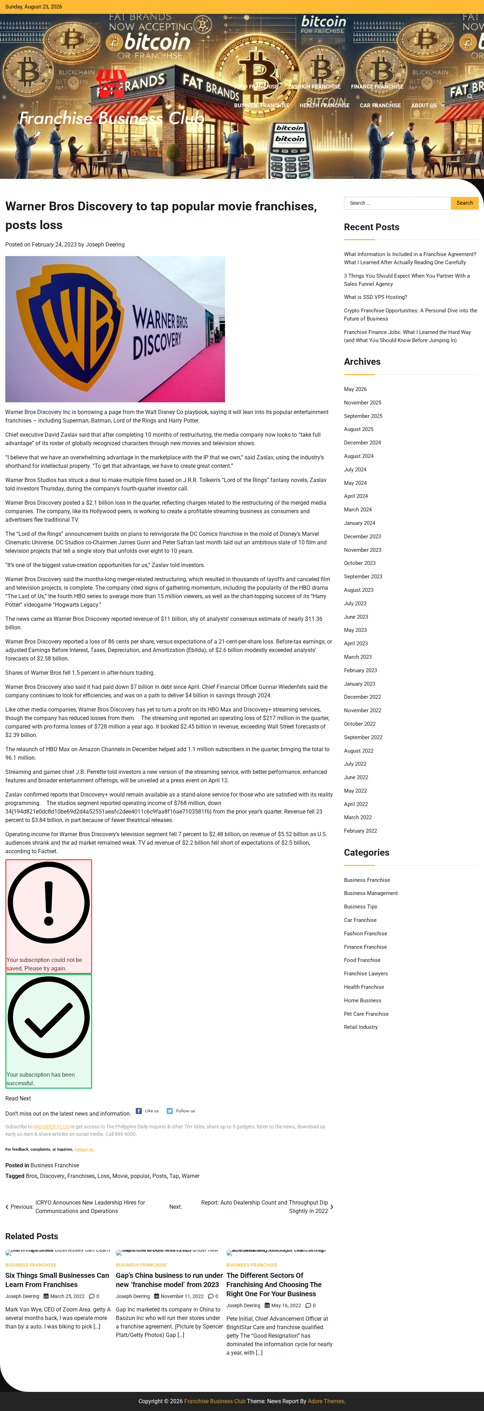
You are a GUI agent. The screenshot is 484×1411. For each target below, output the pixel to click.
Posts (159, 1176)
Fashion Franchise (314, 87)
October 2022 (360, 724)
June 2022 (356, 777)
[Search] (470, 96)
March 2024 (358, 509)
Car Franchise (380, 105)
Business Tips (360, 906)
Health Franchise (324, 105)
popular (140, 1176)
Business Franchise (261, 105)
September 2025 (363, 416)
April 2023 (356, 643)
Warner (190, 1176)
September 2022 (363, 737)
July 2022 (355, 764)
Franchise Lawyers (366, 973)
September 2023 (363, 576)
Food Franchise (256, 87)
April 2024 (356, 496)
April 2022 (356, 804)
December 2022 (362, 697)
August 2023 (358, 590)
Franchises (81, 1176)
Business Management (371, 893)
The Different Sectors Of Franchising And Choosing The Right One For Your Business (274, 1284)
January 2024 (359, 523)
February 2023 (360, 670)
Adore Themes (326, 1401)
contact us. (84, 1149)
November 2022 (362, 710)
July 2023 (355, 603)
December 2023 (362, 536)
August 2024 (358, 456)
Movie (120, 1176)
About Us (424, 105)
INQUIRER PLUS (51, 1126)
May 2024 (355, 483)
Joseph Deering (105, 244)
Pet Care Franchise (366, 1014)
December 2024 (362, 443)
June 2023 (356, 617)
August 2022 (358, 751)
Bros (31, 1176)
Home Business (363, 1000)
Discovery (52, 1176)
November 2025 (362, 403)
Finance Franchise (377, 87)
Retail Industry (361, 1027)
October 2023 (360, 563)
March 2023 (358, 657)
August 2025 (358, 429)
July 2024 (355, 469)
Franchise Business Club (215, 1401)
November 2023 (362, 550)
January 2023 (359, 684)
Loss (103, 1176)
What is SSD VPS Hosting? (375, 297)
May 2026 (355, 389)
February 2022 (360, 831)
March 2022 (358, 818)
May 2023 (355, 630)
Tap (174, 1176)
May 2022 (355, 791)
